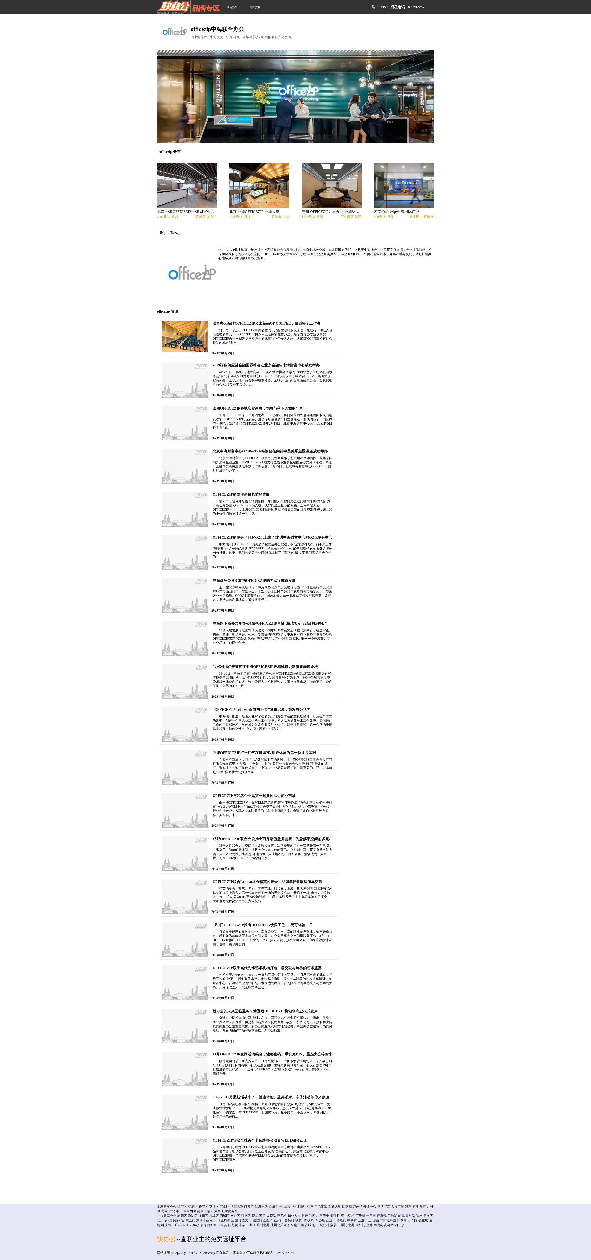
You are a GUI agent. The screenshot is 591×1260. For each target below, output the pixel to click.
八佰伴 (273, 1206)
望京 (255, 1216)
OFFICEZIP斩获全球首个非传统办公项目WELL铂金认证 (260, 1140)
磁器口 (257, 1220)
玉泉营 (222, 1225)
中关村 (352, 1220)
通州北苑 (263, 1225)
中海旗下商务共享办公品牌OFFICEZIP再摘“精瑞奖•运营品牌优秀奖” (270, 623)
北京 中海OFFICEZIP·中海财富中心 (185, 212)
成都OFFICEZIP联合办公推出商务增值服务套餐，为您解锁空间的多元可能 (274, 839)
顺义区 (246, 1216)
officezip (209, 1253)
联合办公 (232, 7)
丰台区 (235, 1216)
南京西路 (189, 1211)
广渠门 (342, 1225)
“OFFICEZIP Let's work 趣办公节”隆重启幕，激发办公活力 (262, 709)
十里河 (371, 1216)
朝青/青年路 (406, 1216)
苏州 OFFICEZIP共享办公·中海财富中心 (331, 212)
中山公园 (285, 1206)
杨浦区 (193, 1206)
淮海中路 (261, 1206)
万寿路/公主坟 (418, 1220)
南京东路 (203, 1211)
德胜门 (341, 1220)
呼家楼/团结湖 (387, 1216)
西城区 (224, 1216)
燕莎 (333, 1225)
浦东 (408, 1206)
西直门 (331, 1220)
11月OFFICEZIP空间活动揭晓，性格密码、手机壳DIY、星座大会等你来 (272, 1054)
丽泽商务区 (208, 1225)
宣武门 (278, 1220)
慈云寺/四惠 (310, 1216)
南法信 (299, 1225)
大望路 (271, 1216)
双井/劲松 (348, 1216)
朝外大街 (294, 1216)
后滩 (423, 1206)
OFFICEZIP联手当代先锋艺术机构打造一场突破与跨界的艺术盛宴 (267, 968)
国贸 (262, 1216)
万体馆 (357, 1206)
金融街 (268, 1220)
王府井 (225, 1220)
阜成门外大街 (304, 1220)
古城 (308, 1225)
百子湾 (360, 1216)
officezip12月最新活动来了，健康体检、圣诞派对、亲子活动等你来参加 (271, 1097)
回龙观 (233, 1225)
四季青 (402, 1220)
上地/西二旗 (377, 1220)
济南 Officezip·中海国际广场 (396, 212)
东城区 (214, 1216)
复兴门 (289, 1220)
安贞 (160, 1220)
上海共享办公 (166, 1206)
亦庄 (252, 1225)
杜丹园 (391, 1220)
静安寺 (249, 1206)
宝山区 (224, 1206)
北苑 (351, 1225)
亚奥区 (428, 1216)
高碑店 (389, 1225)
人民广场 (397, 1206)
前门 (315, 1225)
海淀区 (193, 1216)
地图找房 (255, 7)
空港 (369, 1225)
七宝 (164, 1211)
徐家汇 (312, 1206)
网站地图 (163, 1253)
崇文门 (247, 1220)
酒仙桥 (335, 1216)
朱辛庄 (243, 1225)
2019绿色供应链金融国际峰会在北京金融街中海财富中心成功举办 (266, 365)
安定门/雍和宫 (174, 1220)
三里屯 (324, 1216)
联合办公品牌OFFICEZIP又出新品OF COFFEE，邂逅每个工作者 (266, 323)
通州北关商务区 (282, 1225)
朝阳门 (215, 1220)
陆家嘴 (347, 1206)
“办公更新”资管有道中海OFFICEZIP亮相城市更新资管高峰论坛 (265, 666)
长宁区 (182, 1206)
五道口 (363, 1220)
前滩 (415, 1206)
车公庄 (320, 1220)
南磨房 (378, 1225)
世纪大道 (236, 1206)
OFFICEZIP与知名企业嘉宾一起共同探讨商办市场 (254, 795)
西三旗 (399, 1225)
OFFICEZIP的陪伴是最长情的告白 (241, 494)
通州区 (203, 1216)
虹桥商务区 (230, 1211)
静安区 (203, 1206)
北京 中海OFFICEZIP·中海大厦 (254, 212)
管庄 (419, 1216)
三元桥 (282, 1216)
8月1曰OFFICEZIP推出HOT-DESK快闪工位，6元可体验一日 (263, 925)
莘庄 (179, 1211)
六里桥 (194, 1225)
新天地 (336, 1206)
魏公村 (324, 1225)
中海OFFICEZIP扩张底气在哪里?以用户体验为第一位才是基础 (264, 753)
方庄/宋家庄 (180, 1225)
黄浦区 (214, 1206)
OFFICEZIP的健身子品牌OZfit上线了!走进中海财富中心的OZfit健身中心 (272, 537)
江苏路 (216, 1211)
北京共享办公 (166, 1216)
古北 (172, 1211)
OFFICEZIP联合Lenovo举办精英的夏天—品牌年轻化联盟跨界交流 (267, 882)
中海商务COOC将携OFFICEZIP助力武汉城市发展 (254, 580)
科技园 (166, 1225)
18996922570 (416, 7)
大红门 (360, 1225)
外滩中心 (369, 1206)
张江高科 (299, 1206)
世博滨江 (383, 1206)
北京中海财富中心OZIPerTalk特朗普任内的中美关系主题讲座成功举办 (270, 451)
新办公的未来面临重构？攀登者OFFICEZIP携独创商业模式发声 (265, 1011)
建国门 (236, 1220)
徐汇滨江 (324, 1206)
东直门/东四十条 (197, 1220)
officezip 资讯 (167, 311)
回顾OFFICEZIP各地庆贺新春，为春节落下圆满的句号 (258, 408)
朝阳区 (182, 1216)
